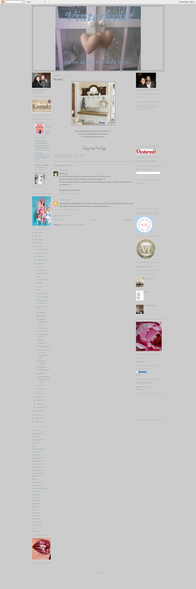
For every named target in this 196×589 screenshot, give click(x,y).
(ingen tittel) (147, 278)
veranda (35, 482)
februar (39, 407)
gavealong (36, 485)
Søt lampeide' (41, 373)
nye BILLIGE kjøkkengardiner (43, 368)
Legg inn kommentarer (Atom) (74, 224)
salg (33, 528)
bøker (34, 494)
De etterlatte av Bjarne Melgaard (47, 130)
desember (40, 249)
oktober (40, 256)
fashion (34, 476)
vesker (34, 500)
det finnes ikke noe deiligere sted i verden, (43, 379)
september (41, 260)
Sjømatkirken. (41, 316)
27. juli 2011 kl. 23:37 (70, 209)
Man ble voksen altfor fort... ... (42, 301)
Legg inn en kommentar (62, 215)
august (39, 263)
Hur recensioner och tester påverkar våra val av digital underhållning (42, 145)
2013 (37, 239)
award (34, 512)
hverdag (35, 433)
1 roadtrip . (40, 389)
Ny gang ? (40, 286)
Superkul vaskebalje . (41, 341)
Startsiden (93, 219)
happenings (36, 439)
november (41, 253)
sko (33, 509)
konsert (34, 518)
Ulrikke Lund (40, 141)
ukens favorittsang (38, 488)
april (39, 400)
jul (33, 446)
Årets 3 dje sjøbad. (43, 273)
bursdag (35, 515)
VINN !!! (146, 292)
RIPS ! (38, 290)
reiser (34, 442)
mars (39, 403)
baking (34, 503)
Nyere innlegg (58, 219)
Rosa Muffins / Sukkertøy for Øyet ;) (42, 322)
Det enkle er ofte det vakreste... (42, 329)
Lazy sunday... (41, 270)
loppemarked (36, 449)
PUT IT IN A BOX (41, 165)
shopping (35, 458)
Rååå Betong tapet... (150, 305)
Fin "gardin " (40, 312)
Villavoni (62, 199)
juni (38, 393)
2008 (37, 422)
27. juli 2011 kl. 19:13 (70, 193)
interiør (34, 452)
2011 (37, 246)
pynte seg (35, 522)
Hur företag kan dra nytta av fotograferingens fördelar (43, 157)
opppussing (36, 467)
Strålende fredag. (42, 346)
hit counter (140, 389)
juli (38, 267)
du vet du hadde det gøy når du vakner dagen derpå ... (43, 354)
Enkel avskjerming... (42, 278)
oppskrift (35, 525)
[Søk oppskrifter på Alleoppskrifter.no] (143, 266)
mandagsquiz (37, 470)
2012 (37, 243)
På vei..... (47, 176)
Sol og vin (40, 385)
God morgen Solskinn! (40, 362)
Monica (62, 170)
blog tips (138, 375)
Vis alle (49, 189)
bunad (34, 491)
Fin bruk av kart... (42, 293)
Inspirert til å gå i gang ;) (42, 307)
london (34, 506)
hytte (34, 497)
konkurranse (36, 464)
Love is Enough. (42, 297)
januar (39, 410)
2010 (37, 415)
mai (38, 396)
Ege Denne (39, 153)
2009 (37, 418)
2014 (37, 236)
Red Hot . (39, 283)
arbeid (34, 455)
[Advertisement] (148, 406)
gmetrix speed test (40, 167)
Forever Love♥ (40, 173)
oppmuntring (36, 461)
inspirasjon (36, 473)
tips (33, 436)
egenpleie (35, 531)
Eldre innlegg (128, 219)
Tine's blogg (39, 122)
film (33, 479)
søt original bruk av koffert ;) (43, 335)
